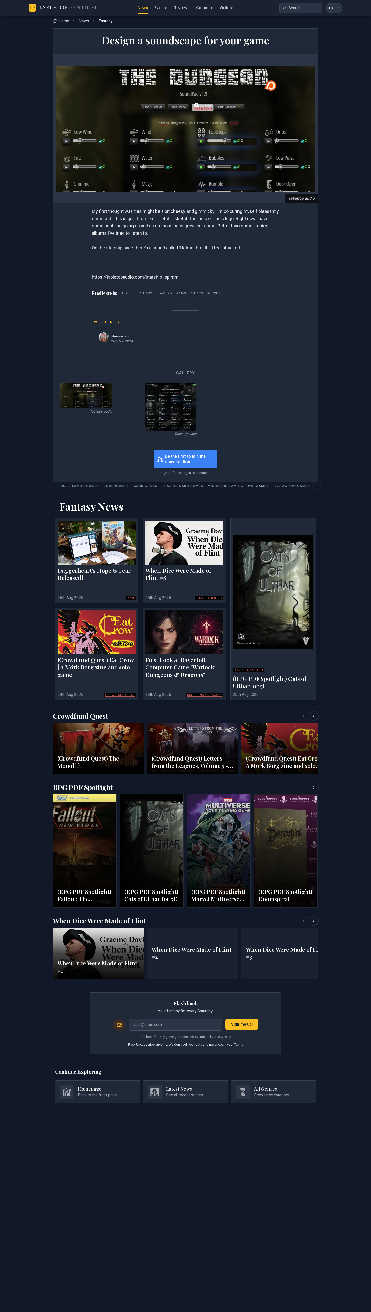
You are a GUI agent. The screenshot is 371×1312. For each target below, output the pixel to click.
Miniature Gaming (225, 486)
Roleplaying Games (80, 486)
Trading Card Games (182, 486)
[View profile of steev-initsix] (104, 337)
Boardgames (116, 486)
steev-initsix (120, 336)
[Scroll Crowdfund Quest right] (313, 715)
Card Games (146, 486)
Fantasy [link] (105, 21)
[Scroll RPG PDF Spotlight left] (303, 787)
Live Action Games (292, 486)
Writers (226, 7)
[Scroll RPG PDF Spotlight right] (313, 787)
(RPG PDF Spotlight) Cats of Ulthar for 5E (269, 682)
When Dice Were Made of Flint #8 (178, 574)
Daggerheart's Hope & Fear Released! (94, 574)
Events (160, 7)
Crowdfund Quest (120, 695)
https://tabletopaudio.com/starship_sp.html (136, 277)
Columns (204, 7)
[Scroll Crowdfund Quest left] (303, 715)
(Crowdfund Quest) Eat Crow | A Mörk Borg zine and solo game (96, 668)
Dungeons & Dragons (204, 695)
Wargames (258, 486)
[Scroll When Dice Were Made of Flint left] (303, 920)
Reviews (182, 7)
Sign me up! (242, 1024)
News (143, 7)
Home (64, 21)
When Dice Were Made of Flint (99, 920)
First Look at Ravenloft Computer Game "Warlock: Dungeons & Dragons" (180, 668)
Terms (238, 1044)
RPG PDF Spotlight (248, 670)
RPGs (131, 598)
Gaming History (209, 598)
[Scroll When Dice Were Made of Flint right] (313, 920)
